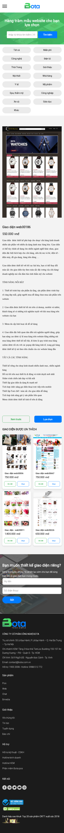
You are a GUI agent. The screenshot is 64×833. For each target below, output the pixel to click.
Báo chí (6, 734)
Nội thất (16, 76)
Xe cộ (16, 101)
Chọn (23, 484)
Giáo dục (47, 101)
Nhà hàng (47, 76)
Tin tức (5, 723)
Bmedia (6, 699)
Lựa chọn (48, 419)
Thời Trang (16, 67)
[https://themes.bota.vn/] (32, 6)
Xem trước (16, 419)
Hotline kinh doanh (11, 757)
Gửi (12, 599)
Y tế (16, 84)
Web (4, 688)
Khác (16, 110)
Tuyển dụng (8, 728)
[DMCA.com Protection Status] (32, 808)
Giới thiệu (47, 67)
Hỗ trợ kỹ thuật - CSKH (13, 752)
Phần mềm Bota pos (12, 768)
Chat (4, 694)
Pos (4, 683)
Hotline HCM (8, 763)
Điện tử (47, 58)
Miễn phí (47, 50)
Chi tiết (10, 484)
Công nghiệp (47, 93)
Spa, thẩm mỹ (16, 93)
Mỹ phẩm (47, 84)
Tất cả (17, 50)
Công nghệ (16, 58)
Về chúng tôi (8, 718)
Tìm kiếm (47, 34)
